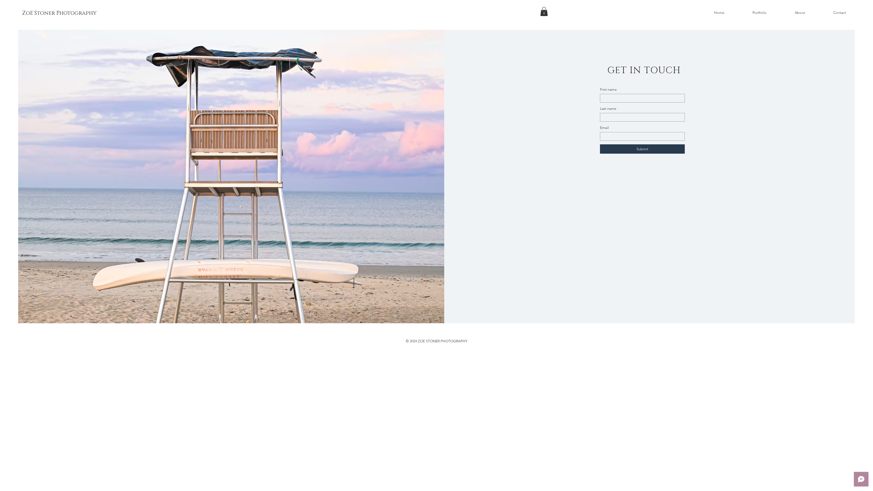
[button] (544, 11)
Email (604, 127)
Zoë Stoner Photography (59, 13)
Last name (608, 108)
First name (608, 89)
